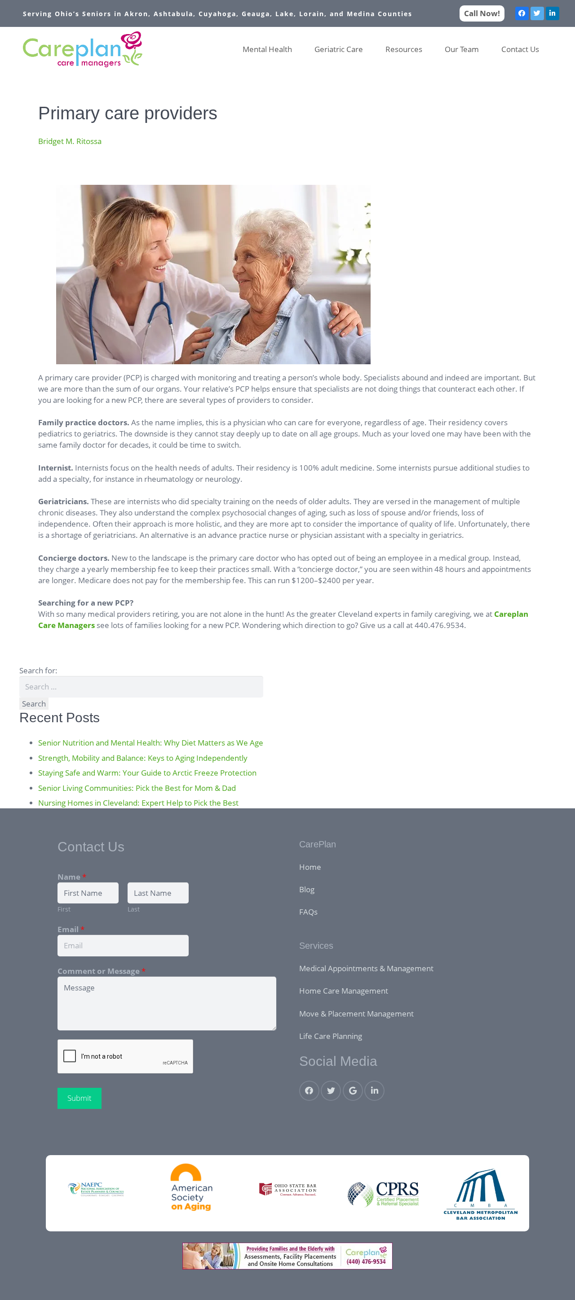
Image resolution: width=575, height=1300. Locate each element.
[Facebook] (522, 13)
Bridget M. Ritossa (70, 141)
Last (134, 909)
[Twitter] (537, 13)
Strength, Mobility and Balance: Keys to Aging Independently (143, 758)
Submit (79, 1098)
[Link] (83, 49)
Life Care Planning (330, 1036)
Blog (306, 889)
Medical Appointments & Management (366, 968)
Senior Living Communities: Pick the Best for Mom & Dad (137, 788)
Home (310, 867)
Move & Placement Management (356, 1013)
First (64, 909)
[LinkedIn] (552, 13)
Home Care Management (343, 991)
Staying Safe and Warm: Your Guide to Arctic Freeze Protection (147, 773)
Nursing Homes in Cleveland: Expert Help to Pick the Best (138, 803)
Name (72, 877)
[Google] (353, 1091)
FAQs (308, 912)
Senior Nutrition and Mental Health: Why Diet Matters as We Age (150, 742)
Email (71, 929)
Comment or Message (102, 971)
